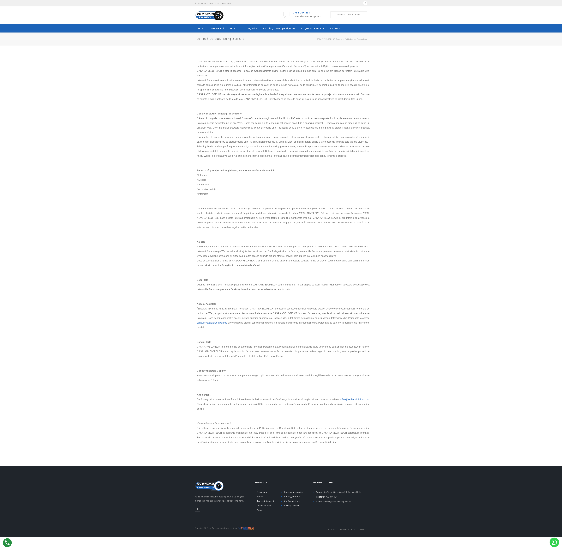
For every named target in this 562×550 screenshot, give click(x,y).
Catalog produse (292, 496)
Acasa (201, 28)
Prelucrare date (264, 505)
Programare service (312, 28)
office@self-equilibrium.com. (355, 399)
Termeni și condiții (265, 501)
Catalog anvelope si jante (279, 28)
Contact (335, 28)
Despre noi (217, 28)
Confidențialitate (292, 501)
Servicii (234, 28)
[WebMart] (246, 528)
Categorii (249, 28)
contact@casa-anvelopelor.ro (212, 322)
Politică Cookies (291, 505)
